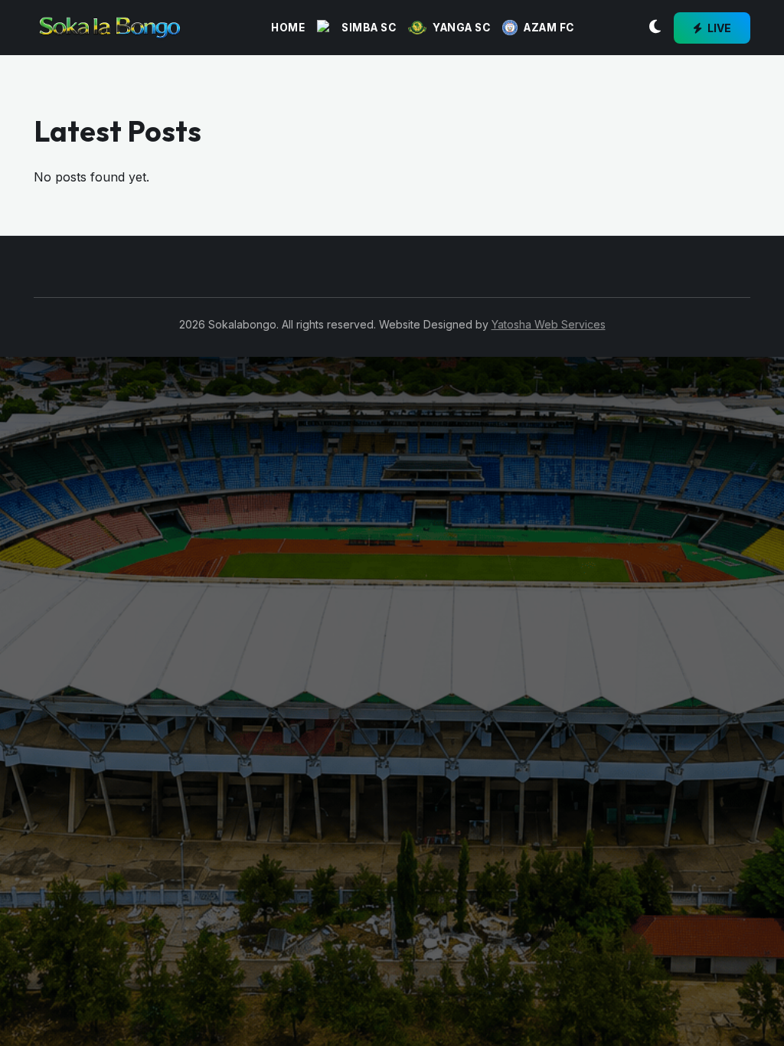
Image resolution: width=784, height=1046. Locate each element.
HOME (288, 27)
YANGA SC (461, 27)
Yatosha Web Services (549, 324)
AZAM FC (549, 27)
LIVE (718, 27)
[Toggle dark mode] (655, 28)
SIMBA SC (368, 27)
